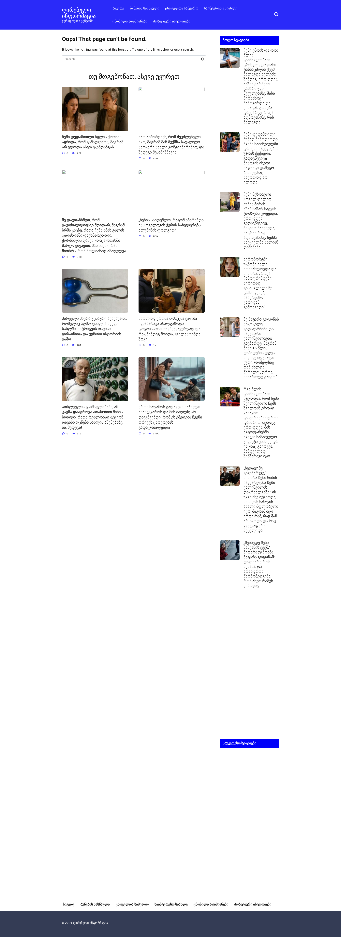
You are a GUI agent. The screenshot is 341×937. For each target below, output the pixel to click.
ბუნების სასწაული (144, 8)
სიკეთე (118, 8)
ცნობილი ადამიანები (129, 21)
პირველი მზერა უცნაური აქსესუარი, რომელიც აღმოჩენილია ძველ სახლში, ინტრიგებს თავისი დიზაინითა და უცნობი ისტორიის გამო (94, 328)
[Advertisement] (249, 667)
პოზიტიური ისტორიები (171, 21)
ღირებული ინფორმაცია (79, 12)
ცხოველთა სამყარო (181, 8)
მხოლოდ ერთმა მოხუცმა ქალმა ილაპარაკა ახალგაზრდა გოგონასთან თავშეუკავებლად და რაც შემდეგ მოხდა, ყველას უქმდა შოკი (169, 328)
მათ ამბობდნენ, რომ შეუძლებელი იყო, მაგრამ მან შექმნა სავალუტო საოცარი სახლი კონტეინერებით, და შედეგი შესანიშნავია (171, 145)
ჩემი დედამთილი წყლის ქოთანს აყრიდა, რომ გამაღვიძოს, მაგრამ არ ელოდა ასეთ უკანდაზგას (92, 142)
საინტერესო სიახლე (220, 8)
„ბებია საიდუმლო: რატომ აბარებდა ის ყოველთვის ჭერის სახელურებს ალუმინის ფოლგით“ (171, 225)
